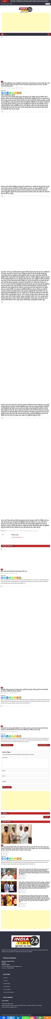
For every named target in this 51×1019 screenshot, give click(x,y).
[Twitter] (5, 93)
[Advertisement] (26, 22)
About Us (6, 978)
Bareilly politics (29, 530)
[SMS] (12, 93)
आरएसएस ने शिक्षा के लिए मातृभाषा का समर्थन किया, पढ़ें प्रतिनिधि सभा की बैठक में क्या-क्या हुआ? (44, 745)
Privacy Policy (7, 986)
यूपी (2, 81)
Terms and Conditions (9, 992)
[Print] (18, 93)
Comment (5, 757)
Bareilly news (23, 530)
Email (4, 776)
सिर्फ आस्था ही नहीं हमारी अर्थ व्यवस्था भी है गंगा (14, 571)
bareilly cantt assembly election (13, 530)
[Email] (20, 93)
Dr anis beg (35, 530)
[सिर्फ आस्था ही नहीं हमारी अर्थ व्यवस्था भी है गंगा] (25, 558)
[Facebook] (2, 93)
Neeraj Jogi (12, 88)
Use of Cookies (7, 989)
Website (4, 781)
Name (4, 770)
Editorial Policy (7, 983)
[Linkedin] (7, 93)
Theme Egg (28, 1015)
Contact (6, 980)
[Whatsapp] (10, 93)
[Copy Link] (15, 93)
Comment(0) (20, 88)
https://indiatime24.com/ (17, 537)
